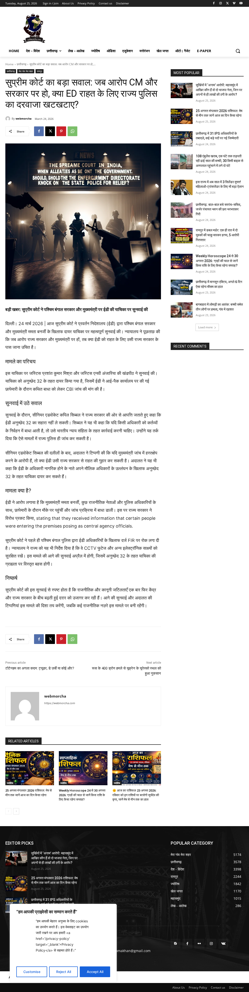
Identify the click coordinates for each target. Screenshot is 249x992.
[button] (238, 51)
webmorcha (24, 118)
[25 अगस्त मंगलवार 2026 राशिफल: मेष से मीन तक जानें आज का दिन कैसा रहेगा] (29, 768)
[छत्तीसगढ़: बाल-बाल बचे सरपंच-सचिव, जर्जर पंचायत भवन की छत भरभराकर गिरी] (182, 210)
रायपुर (39, 71)
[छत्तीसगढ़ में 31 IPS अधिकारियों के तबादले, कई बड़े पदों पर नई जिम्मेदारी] (182, 139)
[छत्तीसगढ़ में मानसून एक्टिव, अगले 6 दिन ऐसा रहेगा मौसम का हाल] (182, 287)
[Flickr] (199, 943)
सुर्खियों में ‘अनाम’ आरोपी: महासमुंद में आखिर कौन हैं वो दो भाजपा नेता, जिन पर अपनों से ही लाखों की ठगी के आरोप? (219, 89)
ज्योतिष (10, 783)
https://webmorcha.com (59, 703)
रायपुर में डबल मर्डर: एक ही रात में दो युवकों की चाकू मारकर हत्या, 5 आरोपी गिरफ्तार (217, 235)
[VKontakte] (223, 943)
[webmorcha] (8, 118)
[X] (227, 3)
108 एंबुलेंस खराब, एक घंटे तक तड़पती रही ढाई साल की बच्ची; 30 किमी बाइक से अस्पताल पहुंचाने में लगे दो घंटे (219, 161)
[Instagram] (220, 3)
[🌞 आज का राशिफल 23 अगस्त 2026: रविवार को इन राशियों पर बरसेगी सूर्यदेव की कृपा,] (136, 768)
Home (9, 64)
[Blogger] (175, 943)
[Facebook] (214, 3)
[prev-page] (8, 811)
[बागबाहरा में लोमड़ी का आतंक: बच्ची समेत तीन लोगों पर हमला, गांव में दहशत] (182, 310)
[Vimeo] (234, 3)
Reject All (63, 972)
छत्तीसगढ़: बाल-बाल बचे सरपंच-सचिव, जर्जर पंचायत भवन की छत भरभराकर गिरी (218, 209)
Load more (205, 327)
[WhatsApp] (72, 131)
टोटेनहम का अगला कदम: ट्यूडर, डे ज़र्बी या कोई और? (39, 668)
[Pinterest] (61, 131)
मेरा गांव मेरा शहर (26, 71)
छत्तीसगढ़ (21, 64)
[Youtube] (241, 3)
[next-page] (16, 811)
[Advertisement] (119, 27)
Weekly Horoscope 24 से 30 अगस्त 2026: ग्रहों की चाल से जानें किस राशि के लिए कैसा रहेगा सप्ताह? (82, 795)
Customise (31, 972)
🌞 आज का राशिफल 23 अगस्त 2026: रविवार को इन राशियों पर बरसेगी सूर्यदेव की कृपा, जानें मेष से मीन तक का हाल (135, 795)
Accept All (95, 972)
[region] (63, 943)
